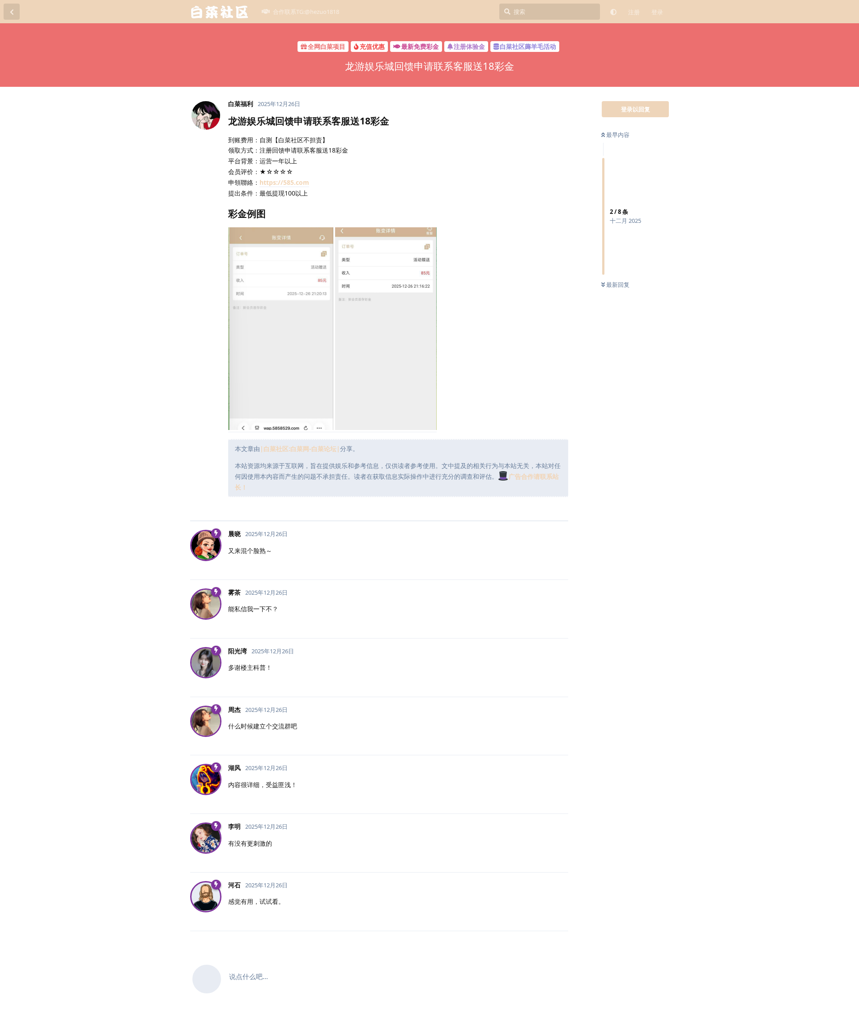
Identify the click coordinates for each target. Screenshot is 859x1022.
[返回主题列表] (12, 12)
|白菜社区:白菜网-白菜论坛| (300, 448)
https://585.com (284, 182)
